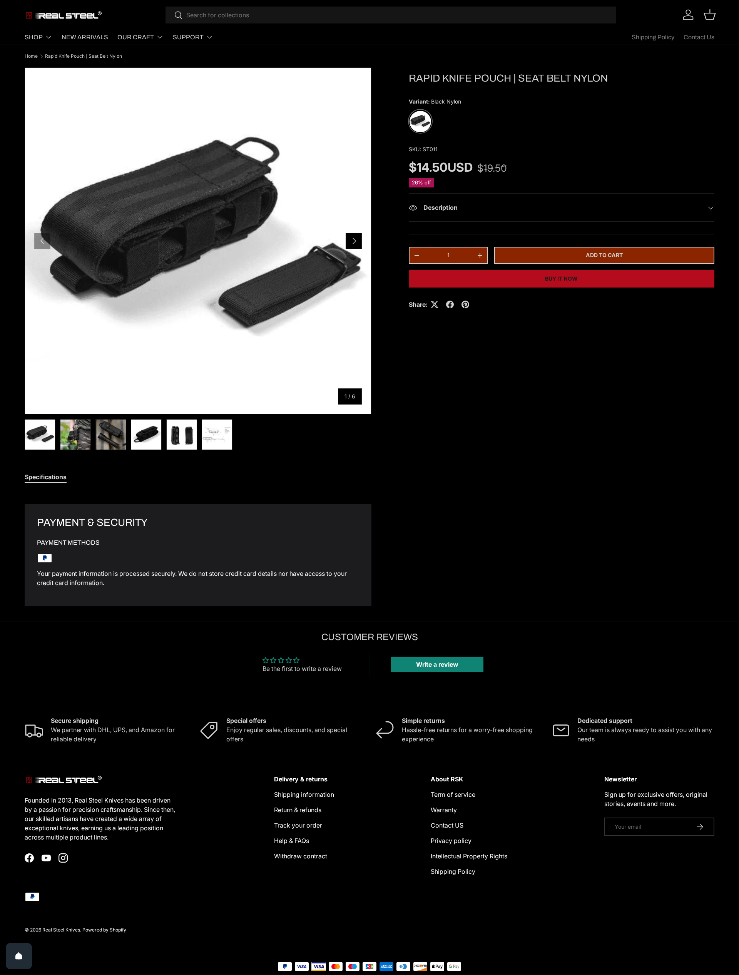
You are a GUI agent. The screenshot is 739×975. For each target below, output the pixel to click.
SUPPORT (188, 37)
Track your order (298, 825)
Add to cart (604, 255)
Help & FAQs (291, 841)
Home (31, 56)
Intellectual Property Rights (469, 856)
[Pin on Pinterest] (465, 304)
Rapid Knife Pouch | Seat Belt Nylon (83, 56)
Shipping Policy (653, 37)
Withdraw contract (300, 856)
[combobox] (391, 15)
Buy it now (561, 278)
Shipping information (304, 794)
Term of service (453, 794)
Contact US (447, 825)
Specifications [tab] (46, 477)
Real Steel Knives (61, 930)
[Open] (19, 956)
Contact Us (699, 37)
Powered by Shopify (104, 930)
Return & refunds (297, 810)
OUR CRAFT (135, 37)
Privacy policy (451, 841)
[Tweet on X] (434, 304)
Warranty (444, 810)
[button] (709, 14)
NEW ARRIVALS (85, 37)
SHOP (34, 37)
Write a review (437, 664)
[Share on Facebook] (450, 304)
